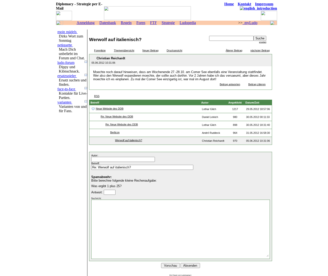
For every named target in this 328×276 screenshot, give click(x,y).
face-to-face (66, 89)
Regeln (126, 23)
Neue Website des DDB (109, 108)
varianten (64, 102)
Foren (140, 23)
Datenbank (107, 23)
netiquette (65, 45)
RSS (96, 96)
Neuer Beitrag (150, 50)
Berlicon (115, 132)
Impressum (264, 4)
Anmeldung (86, 23)
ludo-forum (65, 63)
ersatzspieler (67, 76)
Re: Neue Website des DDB (117, 116)
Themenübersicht (124, 50)
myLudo (250, 23)
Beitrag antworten (230, 84)
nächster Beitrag (260, 50)
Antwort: (97, 192)
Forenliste (100, 50)
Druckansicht (174, 50)
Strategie (168, 23)
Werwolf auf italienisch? (128, 140)
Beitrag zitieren (257, 84)
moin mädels (67, 32)
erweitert (262, 42)
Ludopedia (188, 23)
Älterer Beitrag (234, 50)
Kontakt (244, 4)
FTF (153, 23)
